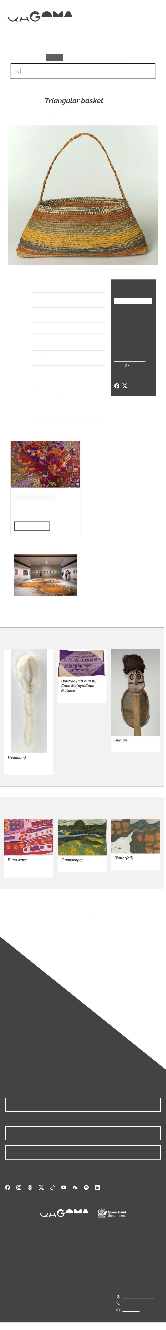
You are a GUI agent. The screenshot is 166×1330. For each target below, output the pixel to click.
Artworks (19, 47)
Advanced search (142, 56)
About (9, 1295)
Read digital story (30, 525)
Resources (73, 57)
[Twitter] (124, 381)
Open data (13, 1274)
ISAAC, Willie (124, 746)
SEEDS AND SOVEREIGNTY (33, 497)
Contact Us (131, 1304)
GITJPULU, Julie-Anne (74, 114)
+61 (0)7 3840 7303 (137, 1298)
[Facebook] (116, 381)
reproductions (20, 918)
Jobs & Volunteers (46, 1323)
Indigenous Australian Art (55, 327)
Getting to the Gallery (139, 1291)
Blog (8, 1290)
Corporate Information (124, 1323)
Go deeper (62, 47)
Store (9, 1284)
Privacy (73, 1323)
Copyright (93, 1323)
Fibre (39, 356)
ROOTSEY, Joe (72, 865)
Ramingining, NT (48, 393)
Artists (40, 47)
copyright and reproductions (93, 918)
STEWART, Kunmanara (25, 866)
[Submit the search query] (13, 71)
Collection (40, 30)
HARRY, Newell (72, 696)
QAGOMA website (18, 1279)
